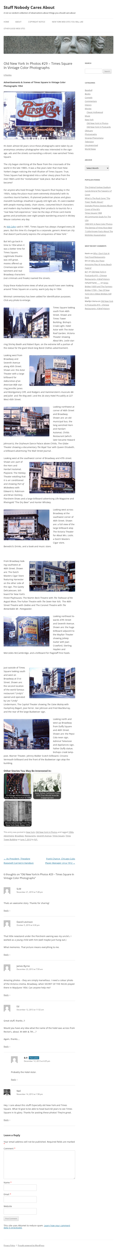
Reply (6, 910)
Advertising (9, 835)
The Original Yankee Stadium (98, 187)
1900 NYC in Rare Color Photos (98, 224)
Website (8, 1206)
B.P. (36, 839)
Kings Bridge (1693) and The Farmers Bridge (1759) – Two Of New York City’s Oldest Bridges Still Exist (98, 290)
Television (89, 141)
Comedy (88, 97)
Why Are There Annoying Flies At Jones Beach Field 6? (98, 264)
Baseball (88, 90)
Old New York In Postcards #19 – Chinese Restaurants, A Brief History (97, 275)
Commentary (91, 101)
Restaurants (30, 835)
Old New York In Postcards (99, 127)
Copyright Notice (36, 22)
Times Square (58, 835)
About (18, 22)
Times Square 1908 (93, 213)
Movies (88, 108)
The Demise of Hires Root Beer (98, 227)
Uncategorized (91, 145)
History (88, 104)
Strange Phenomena (94, 138)
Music (87, 116)
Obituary (89, 130)
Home (6, 22)
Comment (9, 1148)
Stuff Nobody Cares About (29, 7)
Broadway (19, 835)
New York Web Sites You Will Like (67, 22)
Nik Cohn (11, 226)
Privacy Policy (9, 1245)
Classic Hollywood (95, 112)
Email (7, 1194)
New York (30, 832)
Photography (91, 134)
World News (90, 149)
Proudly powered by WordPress (31, 1245)
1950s (71, 832)
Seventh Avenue (44, 835)
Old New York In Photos (46, 832)
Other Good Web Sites (14, 28)
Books (87, 93)
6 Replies (8, 75)
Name (8, 1182)
